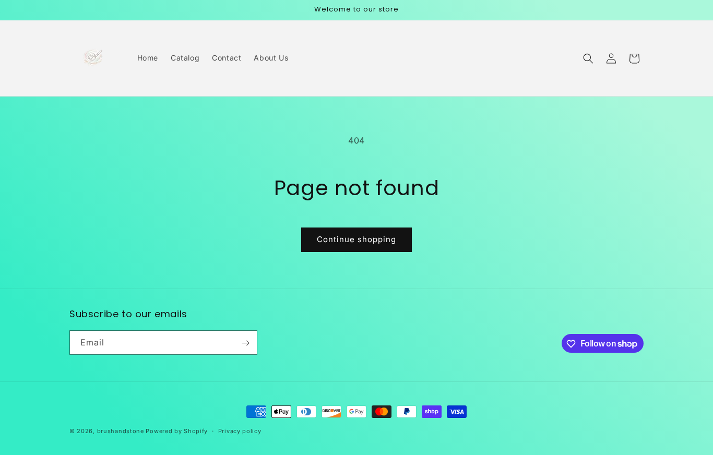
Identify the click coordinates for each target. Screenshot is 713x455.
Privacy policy (240, 430)
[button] (588, 58)
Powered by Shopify (177, 431)
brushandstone (120, 431)
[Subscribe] (245, 343)
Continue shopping (356, 239)
